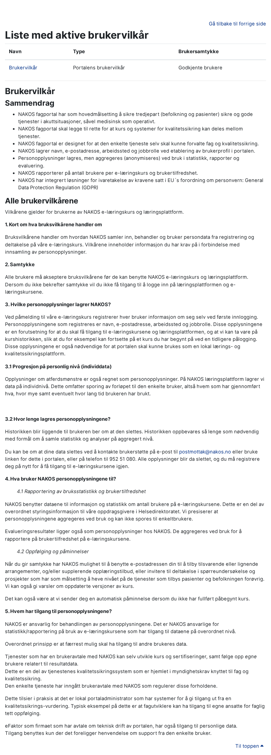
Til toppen (247, 746)
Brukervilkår (23, 68)
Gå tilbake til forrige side (237, 24)
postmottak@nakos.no (205, 452)
